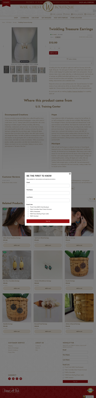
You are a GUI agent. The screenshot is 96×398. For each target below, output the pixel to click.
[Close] (70, 174)
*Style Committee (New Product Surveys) (41, 209)
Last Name (30, 197)
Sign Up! (48, 221)
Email (28, 182)
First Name (30, 189)
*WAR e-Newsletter (35, 211)
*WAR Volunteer (34, 216)
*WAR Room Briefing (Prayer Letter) (39, 214)
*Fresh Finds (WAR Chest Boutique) (39, 207)
